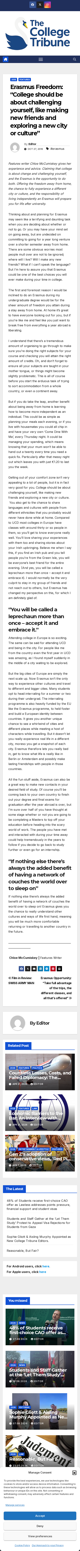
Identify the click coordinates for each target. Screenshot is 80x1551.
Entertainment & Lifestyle (34, 1149)
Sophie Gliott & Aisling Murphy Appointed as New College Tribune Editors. (38, 1417)
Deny (40, 1526)
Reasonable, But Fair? (23, 1251)
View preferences (40, 1536)
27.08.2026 (20, 1339)
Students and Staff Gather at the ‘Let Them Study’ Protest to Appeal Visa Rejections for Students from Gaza (38, 1223)
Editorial (24, 1407)
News (22, 1323)
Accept (40, 1516)
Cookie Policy (22, 1545)
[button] (74, 1472)
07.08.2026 (20, 1423)
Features (25, 79)
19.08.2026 (20, 1381)
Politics (37, 1068)
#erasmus (57, 149)
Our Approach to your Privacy (48, 1545)
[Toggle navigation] (41, 59)
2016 (13, 79)
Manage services (15, 1505)
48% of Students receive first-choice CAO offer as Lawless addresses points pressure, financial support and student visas (39, 1205)
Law (35, 1108)
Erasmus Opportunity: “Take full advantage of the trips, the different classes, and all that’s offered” (56, 988)
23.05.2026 (20, 1465)
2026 (12, 1068)
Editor (32, 144)
